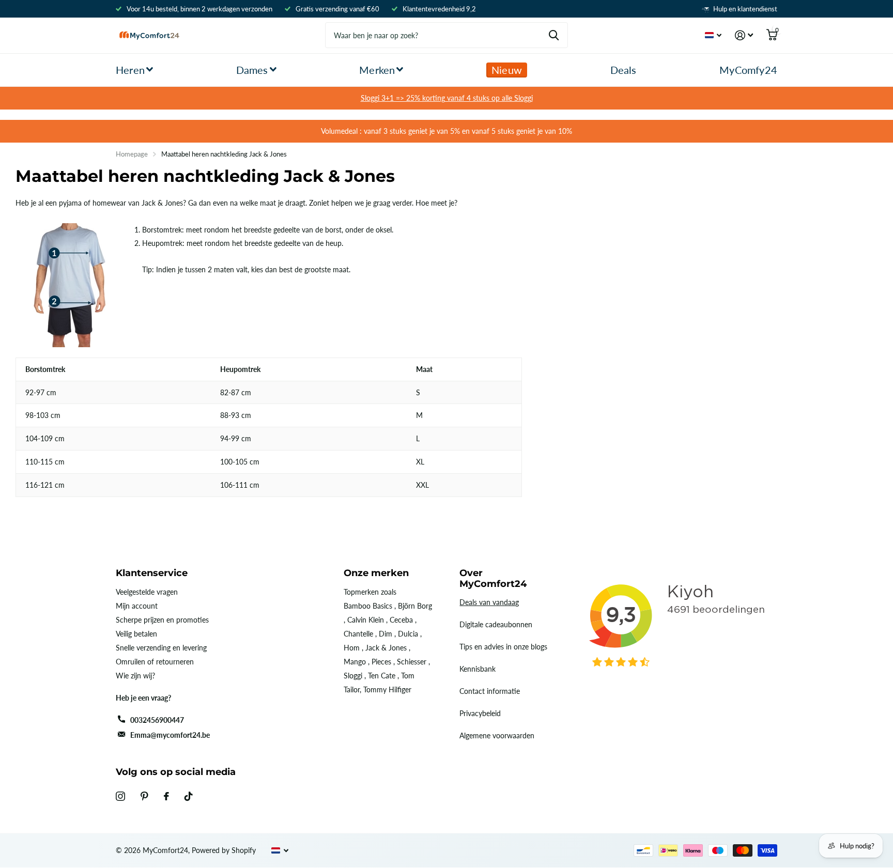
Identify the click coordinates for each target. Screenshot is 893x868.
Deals (623, 70)
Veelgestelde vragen (147, 591)
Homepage (132, 154)
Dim (385, 633)
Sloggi (353, 675)
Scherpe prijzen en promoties (162, 619)
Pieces (381, 661)
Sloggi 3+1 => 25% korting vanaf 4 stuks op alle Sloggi (447, 98)
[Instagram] (120, 796)
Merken (377, 70)
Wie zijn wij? (135, 675)
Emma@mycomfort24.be (170, 735)
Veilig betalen (136, 633)
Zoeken (554, 35)
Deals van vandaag (489, 602)
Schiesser (411, 661)
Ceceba (401, 619)
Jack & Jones (386, 647)
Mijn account (137, 605)
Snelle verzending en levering (161, 647)
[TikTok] (188, 796)
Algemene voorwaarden (496, 735)
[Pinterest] (144, 796)
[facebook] (166, 796)
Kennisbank (477, 668)
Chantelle (358, 633)
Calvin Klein (365, 619)
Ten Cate (381, 675)
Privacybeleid (480, 713)
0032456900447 (157, 720)
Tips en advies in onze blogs (503, 646)
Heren (130, 70)
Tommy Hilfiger (387, 689)
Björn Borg (415, 605)
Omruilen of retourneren (155, 661)
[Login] (743, 35)
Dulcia (408, 633)
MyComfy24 (748, 70)
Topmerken (361, 591)
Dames (252, 70)
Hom (352, 647)
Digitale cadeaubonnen (495, 624)
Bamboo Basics (368, 605)
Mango (355, 661)
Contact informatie (489, 691)
